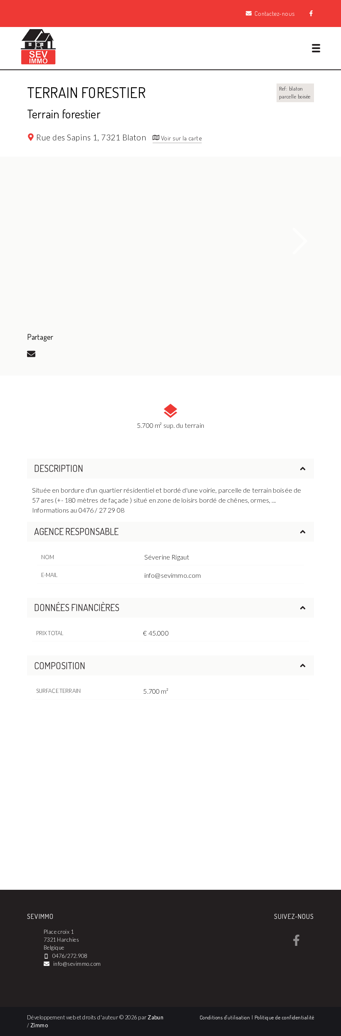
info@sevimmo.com (172, 575)
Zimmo (39, 1025)
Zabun (155, 1017)
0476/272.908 (69, 956)
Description (58, 468)
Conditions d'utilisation (226, 1017)
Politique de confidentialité (284, 1017)
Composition (59, 665)
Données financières (76, 607)
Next (300, 241)
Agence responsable (76, 531)
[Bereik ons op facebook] (296, 943)
